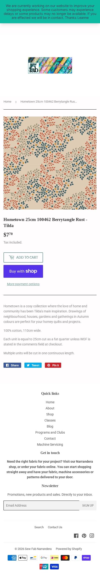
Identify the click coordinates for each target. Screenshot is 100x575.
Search (39, 527)
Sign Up (87, 505)
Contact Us (55, 527)
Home (7, 101)
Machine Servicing (50, 444)
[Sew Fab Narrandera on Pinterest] (84, 536)
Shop (50, 414)
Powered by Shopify (69, 549)
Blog (50, 426)
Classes (50, 420)
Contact (50, 438)
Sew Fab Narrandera (38, 549)
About (50, 408)
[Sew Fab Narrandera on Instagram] (92, 536)
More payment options (23, 284)
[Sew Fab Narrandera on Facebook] (76, 536)
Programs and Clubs (50, 432)
